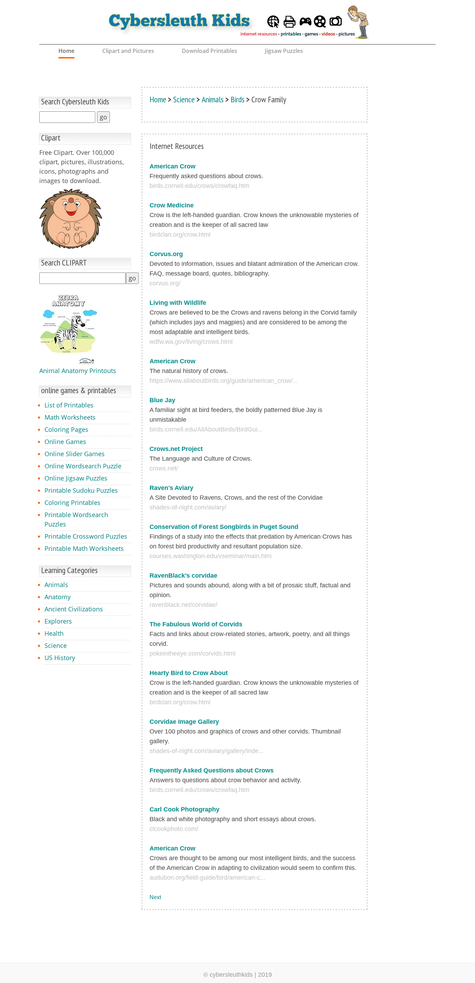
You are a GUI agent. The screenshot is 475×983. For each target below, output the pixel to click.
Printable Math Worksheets (84, 548)
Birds (237, 99)
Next (155, 897)
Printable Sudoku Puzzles (81, 490)
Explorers (58, 621)
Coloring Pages (66, 429)
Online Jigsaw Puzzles (76, 478)
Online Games (65, 441)
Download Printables (209, 51)
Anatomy (58, 597)
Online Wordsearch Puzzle (83, 466)
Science (56, 645)
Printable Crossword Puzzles (86, 536)
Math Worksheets (70, 417)
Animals (56, 584)
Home (66, 51)
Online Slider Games (75, 454)
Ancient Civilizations (74, 609)
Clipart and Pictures (128, 51)
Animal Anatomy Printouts (77, 370)
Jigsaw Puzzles (284, 51)
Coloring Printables (72, 502)
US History (60, 657)
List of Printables (69, 405)
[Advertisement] (406, 201)
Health (54, 633)
